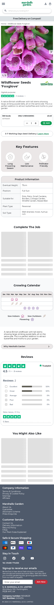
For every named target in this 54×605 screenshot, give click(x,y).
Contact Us (7, 523)
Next (51, 52)
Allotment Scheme (11, 512)
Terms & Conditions (11, 491)
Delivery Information (12, 525)
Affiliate (6, 498)
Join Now (41, 582)
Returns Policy (9, 527)
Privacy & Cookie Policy (13, 493)
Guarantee (7, 509)
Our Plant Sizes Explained (14, 532)
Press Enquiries (9, 514)
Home (3, 24)
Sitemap (6, 496)
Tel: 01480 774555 (10, 563)
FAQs (5, 530)
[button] (3, 4)
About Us (6, 507)
